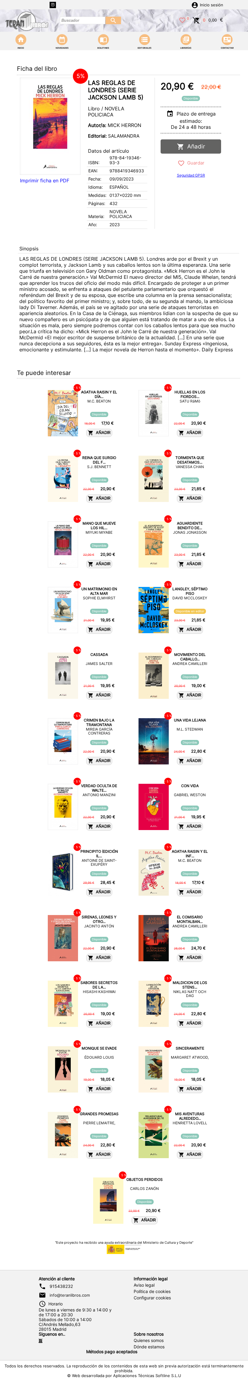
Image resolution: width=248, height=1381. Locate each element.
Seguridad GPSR (191, 175)
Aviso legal (144, 1285)
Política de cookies (152, 1291)
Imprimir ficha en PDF (44, 181)
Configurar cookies (152, 1297)
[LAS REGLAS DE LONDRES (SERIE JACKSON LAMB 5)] (50, 126)
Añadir (194, 146)
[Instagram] (53, 5)
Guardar (194, 163)
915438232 (61, 1286)
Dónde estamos (149, 1346)
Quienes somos (149, 1340)
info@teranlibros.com (70, 1295)
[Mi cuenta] (194, 5)
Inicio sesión (211, 5)
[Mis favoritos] (182, 20)
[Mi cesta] (196, 20)
